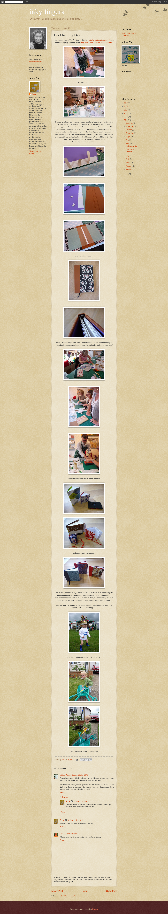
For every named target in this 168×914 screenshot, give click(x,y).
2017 (126, 103)
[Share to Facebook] (88, 759)
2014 (126, 113)
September (130, 133)
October (129, 130)
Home (84, 891)
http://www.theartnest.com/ (99, 40)
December (130, 123)
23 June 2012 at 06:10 (81, 801)
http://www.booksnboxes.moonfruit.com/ (96, 42)
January (129, 169)
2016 (126, 106)
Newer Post (57, 891)
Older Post (111, 891)
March (128, 163)
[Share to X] (86, 759)
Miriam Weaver (65, 775)
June (128, 143)
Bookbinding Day (131, 146)
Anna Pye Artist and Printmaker (129, 34)
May (128, 156)
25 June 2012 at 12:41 (72, 834)
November (130, 126)
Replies (65, 797)
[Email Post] (77, 760)
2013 (126, 117)
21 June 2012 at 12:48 (80, 775)
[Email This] (81, 759)
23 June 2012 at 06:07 (75, 820)
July (127, 140)
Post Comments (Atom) (69, 896)
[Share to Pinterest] (91, 759)
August (128, 136)
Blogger (95, 909)
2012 (126, 120)
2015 (126, 110)
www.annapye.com (36, 61)
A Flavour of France (129, 150)
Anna (68, 801)
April (128, 159)
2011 (126, 174)
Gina (61, 834)
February (129, 166)
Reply (62, 792)
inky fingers (46, 11)
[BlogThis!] (84, 759)
